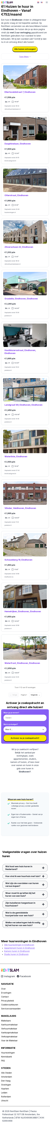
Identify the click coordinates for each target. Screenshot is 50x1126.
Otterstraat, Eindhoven (16, 195)
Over (3, 989)
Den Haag (5, 1081)
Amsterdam (6, 1077)
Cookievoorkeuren (9, 1005)
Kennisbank (6, 1057)
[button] (25, 56)
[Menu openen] (47, 2)
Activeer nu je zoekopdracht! (25, 738)
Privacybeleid (7, 1001)
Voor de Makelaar (9, 1040)
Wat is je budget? (10, 724)
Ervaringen (6, 993)
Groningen (6, 1085)
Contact (5, 997)
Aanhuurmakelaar (9, 1025)
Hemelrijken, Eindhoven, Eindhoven (23, 611)
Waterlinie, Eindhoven (16, 456)
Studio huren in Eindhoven (16, 954)
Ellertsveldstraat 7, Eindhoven (20, 92)
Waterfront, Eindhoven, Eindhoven (22, 663)
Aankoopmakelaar (9, 1032)
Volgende (35, 695)
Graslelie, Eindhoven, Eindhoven (21, 298)
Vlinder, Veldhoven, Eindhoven (20, 508)
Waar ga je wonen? (11, 713)
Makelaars (6, 1021)
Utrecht (4, 1100)
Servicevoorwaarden (11, 1009)
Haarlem (5, 1089)
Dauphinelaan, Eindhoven (18, 143)
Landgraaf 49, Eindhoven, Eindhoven (23, 405)
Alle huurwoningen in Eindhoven (19, 945)
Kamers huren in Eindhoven (17, 951)
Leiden (4, 1093)
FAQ (3, 1061)
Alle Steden (6, 1073)
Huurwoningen (8, 1053)
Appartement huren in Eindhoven (19, 948)
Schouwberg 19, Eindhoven (18, 560)
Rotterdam (6, 1097)
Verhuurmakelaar (9, 1028)
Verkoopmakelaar (9, 1036)
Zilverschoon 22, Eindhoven (19, 247)
